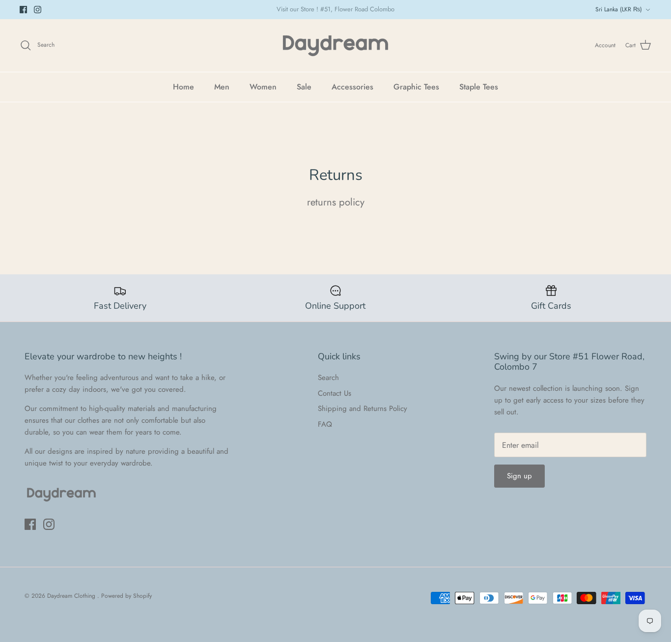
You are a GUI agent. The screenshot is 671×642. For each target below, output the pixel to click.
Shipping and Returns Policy (362, 408)
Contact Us (334, 393)
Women (263, 86)
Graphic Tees (416, 86)
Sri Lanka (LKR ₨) (618, 9)
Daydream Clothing (72, 595)
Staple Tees (478, 86)
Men (221, 86)
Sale (304, 86)
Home (183, 86)
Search (328, 377)
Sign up (519, 475)
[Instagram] (37, 9)
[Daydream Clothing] (335, 45)
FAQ (325, 424)
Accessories (352, 86)
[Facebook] (23, 9)
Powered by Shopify (126, 595)
